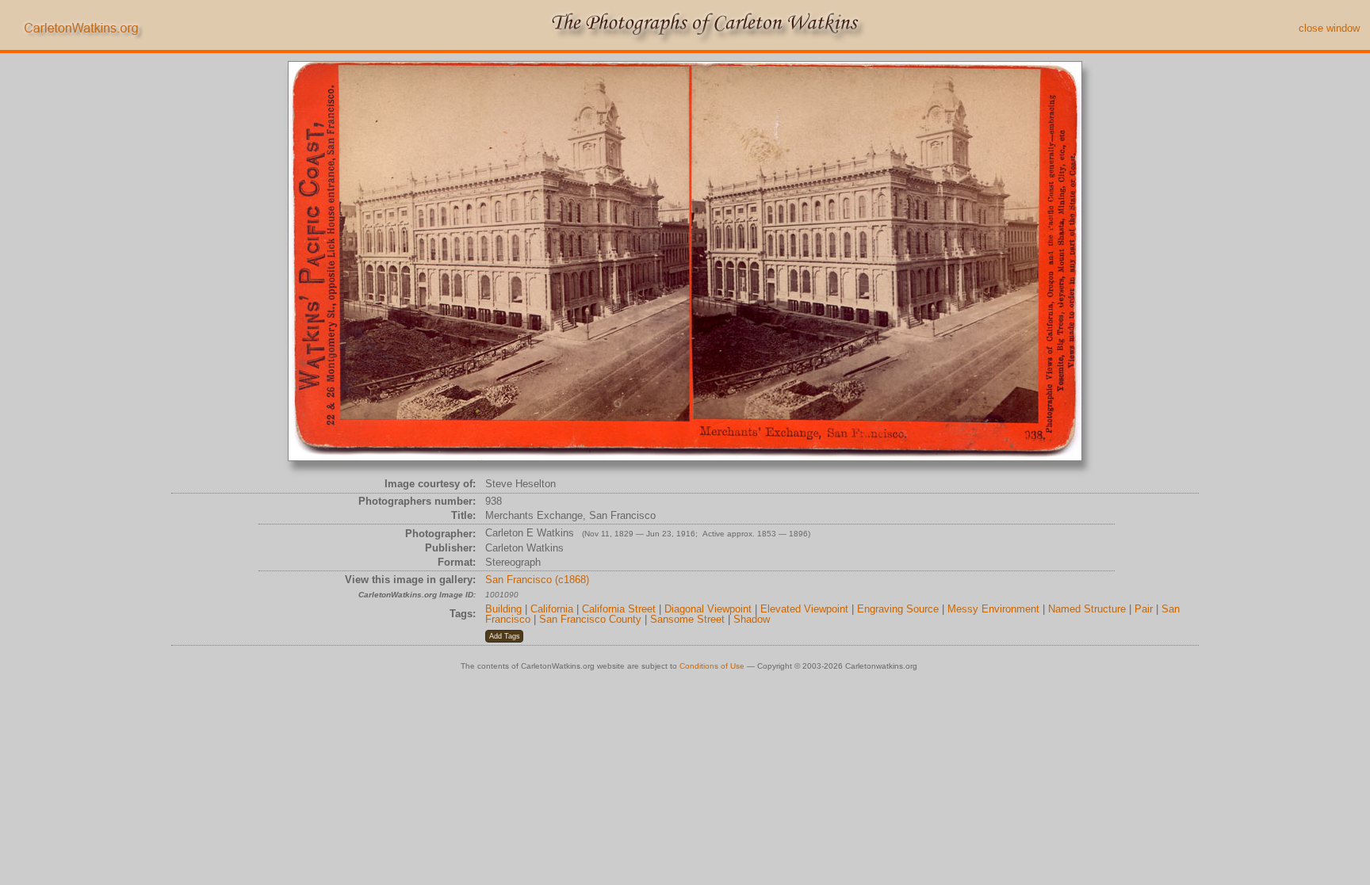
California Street (619, 609)
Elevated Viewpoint (804, 609)
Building (503, 609)
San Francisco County (590, 619)
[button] (504, 636)
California (551, 609)
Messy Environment (993, 609)
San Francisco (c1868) (537, 580)
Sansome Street (687, 619)
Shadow (751, 619)
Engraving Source (898, 609)
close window (1329, 28)
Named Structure (1087, 609)
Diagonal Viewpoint (708, 609)
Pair (1144, 609)
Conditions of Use (711, 666)
